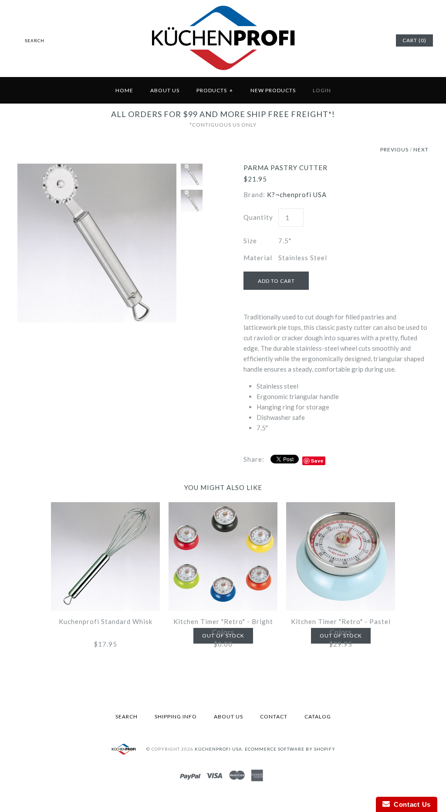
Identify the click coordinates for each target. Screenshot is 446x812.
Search (126, 716)
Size (250, 241)
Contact (273, 716)
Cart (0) (414, 40)
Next (421, 149)
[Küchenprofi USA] (223, 72)
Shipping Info (176, 716)
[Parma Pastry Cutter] (96, 169)
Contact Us (410, 804)
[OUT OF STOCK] (223, 507)
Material (257, 258)
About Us (164, 90)
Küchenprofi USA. (219, 748)
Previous (394, 149)
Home (124, 90)
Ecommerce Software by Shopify (290, 748)
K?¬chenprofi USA (297, 194)
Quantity (258, 217)
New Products (273, 90)
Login (322, 90)
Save (317, 460)
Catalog (317, 716)
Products (214, 90)
